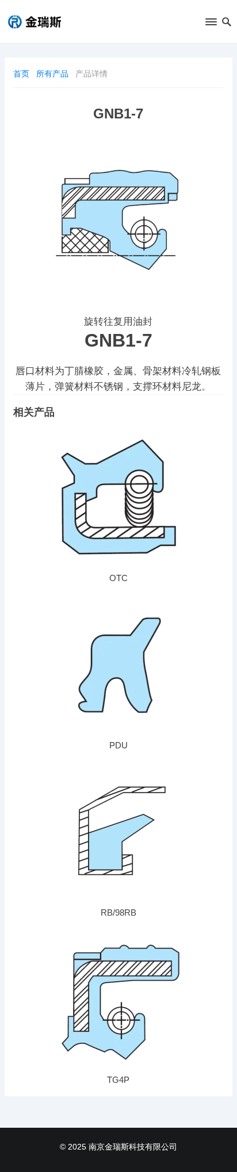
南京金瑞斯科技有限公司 (133, 1146)
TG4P (118, 1080)
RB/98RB (118, 912)
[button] (210, 24)
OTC (118, 578)
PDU (118, 745)
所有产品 (52, 73)
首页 (21, 73)
